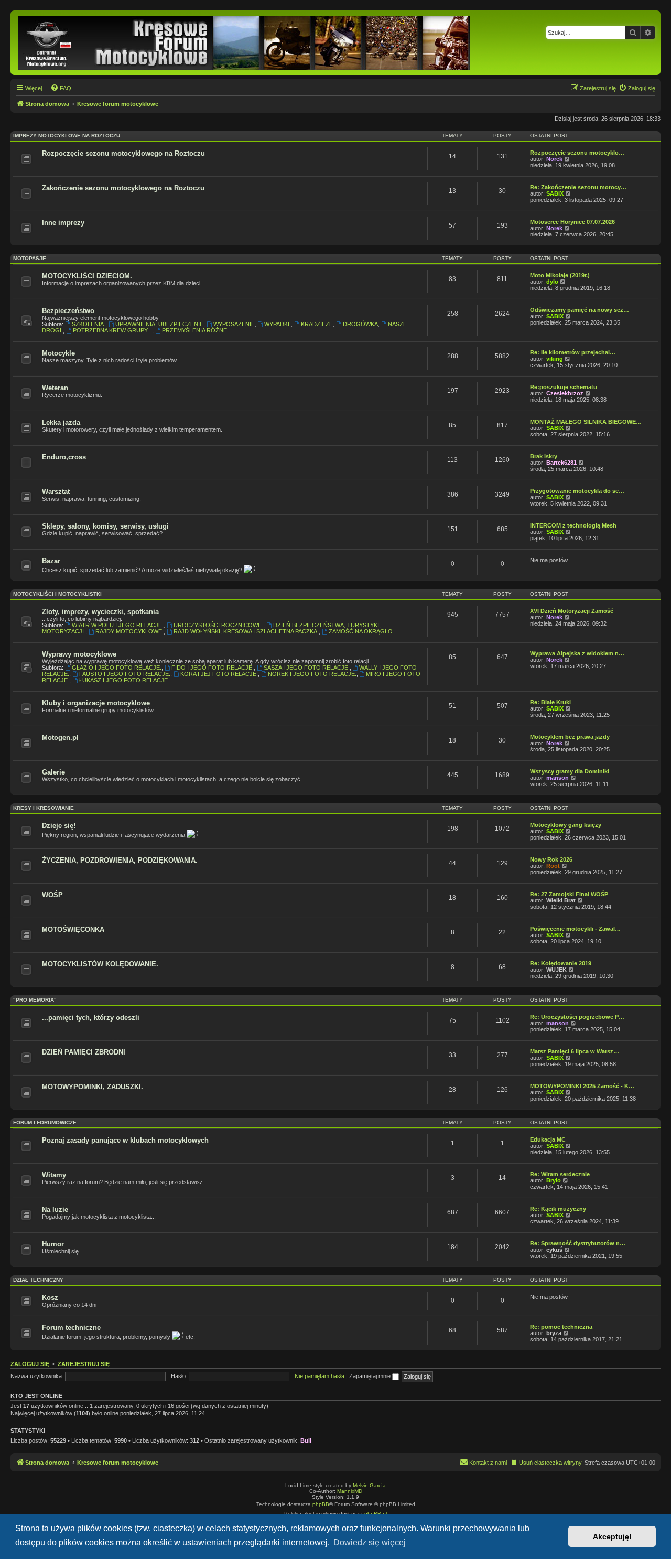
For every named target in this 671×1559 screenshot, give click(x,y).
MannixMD (349, 1491)
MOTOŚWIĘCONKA (73, 929)
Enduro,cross (64, 457)
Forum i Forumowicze (45, 1122)
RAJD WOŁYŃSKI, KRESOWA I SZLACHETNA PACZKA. (246, 631)
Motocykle (58, 353)
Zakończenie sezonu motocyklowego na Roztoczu (123, 188)
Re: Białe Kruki (550, 702)
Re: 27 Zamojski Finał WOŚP (569, 894)
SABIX (555, 193)
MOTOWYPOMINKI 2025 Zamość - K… (582, 1086)
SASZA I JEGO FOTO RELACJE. (307, 667)
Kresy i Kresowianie (43, 808)
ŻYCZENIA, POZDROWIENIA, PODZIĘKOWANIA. (120, 860)
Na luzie (55, 1209)
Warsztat (56, 492)
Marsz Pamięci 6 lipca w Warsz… (574, 1051)
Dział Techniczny (38, 1280)
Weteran (55, 388)
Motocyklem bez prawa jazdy (570, 737)
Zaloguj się (29, 1364)
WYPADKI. (277, 324)
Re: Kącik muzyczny (558, 1209)
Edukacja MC (548, 1139)
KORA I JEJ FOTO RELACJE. (219, 674)
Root (553, 866)
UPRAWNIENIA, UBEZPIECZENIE (159, 324)
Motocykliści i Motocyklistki (57, 594)
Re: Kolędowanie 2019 (560, 963)
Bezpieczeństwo (68, 311)
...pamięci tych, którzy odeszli (90, 1018)
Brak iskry (543, 456)
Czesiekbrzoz (564, 393)
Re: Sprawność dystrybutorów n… (577, 1243)
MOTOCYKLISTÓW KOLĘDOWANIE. (100, 964)
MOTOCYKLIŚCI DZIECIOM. (87, 276)
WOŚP (52, 895)
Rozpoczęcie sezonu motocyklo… (577, 152)
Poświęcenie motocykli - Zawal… (575, 929)
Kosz (50, 1298)
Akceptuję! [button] (612, 1536)
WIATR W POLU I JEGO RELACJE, (118, 625)
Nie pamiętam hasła (319, 1376)
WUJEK (556, 969)
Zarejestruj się (84, 1364)
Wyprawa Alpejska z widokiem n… (577, 653)
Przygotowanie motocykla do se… (577, 491)
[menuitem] (60, 88)
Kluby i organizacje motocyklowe (96, 703)
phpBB (320, 1504)
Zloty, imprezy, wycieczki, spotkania (100, 612)
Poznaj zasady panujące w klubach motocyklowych (125, 1140)
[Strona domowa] (245, 42)
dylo (552, 281)
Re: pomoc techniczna (561, 1327)
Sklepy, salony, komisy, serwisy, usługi (105, 526)
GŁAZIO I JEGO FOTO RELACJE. (116, 667)
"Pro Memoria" (35, 1000)
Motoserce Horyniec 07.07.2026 (572, 222)
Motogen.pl (60, 737)
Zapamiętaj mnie (370, 1376)
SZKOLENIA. (88, 324)
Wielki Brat (561, 900)
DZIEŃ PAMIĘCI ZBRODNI (83, 1052)
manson (557, 778)
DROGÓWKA (360, 324)
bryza (553, 1333)
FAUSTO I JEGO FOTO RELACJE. (124, 674)
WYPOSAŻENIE (234, 324)
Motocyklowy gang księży (565, 825)
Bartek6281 (561, 462)
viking (554, 359)
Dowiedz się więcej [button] (369, 1542)
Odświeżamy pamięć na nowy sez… (579, 310)
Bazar (51, 561)
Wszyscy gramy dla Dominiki (569, 771)
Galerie (53, 772)
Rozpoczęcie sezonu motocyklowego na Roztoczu (123, 153)
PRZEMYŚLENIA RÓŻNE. (195, 330)
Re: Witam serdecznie (560, 1174)
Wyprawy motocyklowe (79, 654)
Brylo (553, 1180)
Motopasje (29, 258)
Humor (53, 1244)
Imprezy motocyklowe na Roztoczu (66, 135)
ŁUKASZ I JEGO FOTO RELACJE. (124, 680)
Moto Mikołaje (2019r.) (560, 275)
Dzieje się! (58, 826)
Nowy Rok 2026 (551, 859)
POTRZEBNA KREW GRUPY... (112, 330)
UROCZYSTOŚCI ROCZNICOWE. (218, 625)
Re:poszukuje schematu (563, 387)
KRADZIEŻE (317, 324)
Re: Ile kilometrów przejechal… (572, 352)
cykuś (554, 1249)
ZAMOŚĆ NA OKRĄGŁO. (361, 631)
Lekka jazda (61, 422)
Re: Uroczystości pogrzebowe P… (577, 1017)
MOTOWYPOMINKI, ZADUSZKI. (92, 1087)
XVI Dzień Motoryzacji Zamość (571, 611)
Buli (305, 1440)
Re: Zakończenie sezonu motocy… (578, 187)
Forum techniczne (71, 1327)
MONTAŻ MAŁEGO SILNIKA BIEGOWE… (586, 421)
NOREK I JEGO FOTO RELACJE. (312, 674)
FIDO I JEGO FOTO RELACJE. (212, 667)
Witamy (54, 1175)
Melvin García (369, 1485)
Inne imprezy (63, 223)
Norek (554, 159)
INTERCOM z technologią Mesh (573, 525)
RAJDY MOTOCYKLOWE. (129, 631)
